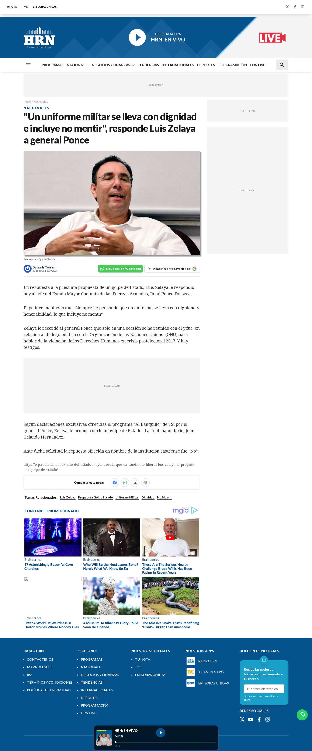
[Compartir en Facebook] (115, 482)
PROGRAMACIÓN (232, 65)
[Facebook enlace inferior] (259, 719)
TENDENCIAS (148, 65)
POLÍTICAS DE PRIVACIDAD (49, 690)
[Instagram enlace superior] (302, 7)
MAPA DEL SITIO (40, 667)
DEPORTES (206, 65)
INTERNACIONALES (178, 65)
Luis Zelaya (68, 497)
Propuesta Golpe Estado (95, 497)
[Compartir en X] (135, 482)
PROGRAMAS (52, 65)
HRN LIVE (257, 65)
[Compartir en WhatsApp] (125, 482)
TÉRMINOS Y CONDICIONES (49, 682)
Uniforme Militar (127, 497)
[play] (160, 732)
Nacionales (41, 101)
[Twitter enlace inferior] (242, 719)
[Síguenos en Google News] (145, 482)
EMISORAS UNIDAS (45, 6)
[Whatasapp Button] (302, 714)
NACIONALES (78, 65)
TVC (25, 6)
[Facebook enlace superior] (295, 7)
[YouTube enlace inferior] (250, 719)
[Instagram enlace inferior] (267, 719)
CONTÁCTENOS (40, 659)
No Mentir (164, 497)
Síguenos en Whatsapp (123, 268)
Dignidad (148, 497)
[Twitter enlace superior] (287, 7)
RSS (29, 675)
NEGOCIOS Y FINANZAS (111, 65)
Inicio (27, 101)
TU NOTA (11, 6)
